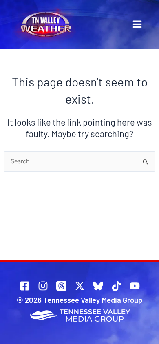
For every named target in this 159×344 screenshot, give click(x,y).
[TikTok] (116, 286)
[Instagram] (43, 286)
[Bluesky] (98, 286)
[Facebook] (25, 286)
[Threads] (61, 286)
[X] (80, 286)
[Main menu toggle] (137, 24)
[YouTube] (135, 286)
